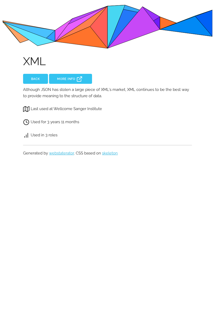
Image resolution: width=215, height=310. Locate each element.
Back (35, 79)
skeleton (110, 153)
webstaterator (61, 153)
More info (66, 79)
